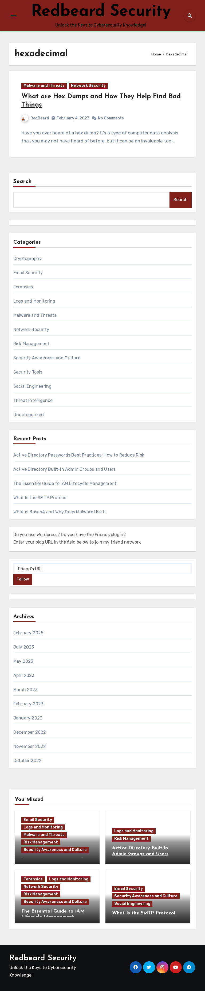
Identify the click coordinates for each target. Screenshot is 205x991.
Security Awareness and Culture (46, 357)
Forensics (23, 286)
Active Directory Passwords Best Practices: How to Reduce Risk (78, 455)
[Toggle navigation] (13, 15)
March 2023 (25, 689)
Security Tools (27, 372)
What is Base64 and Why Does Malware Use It (59, 511)
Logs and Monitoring (34, 301)
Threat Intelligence (33, 400)
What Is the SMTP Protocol (40, 497)
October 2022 (27, 760)
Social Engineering (32, 386)
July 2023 (23, 647)
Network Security (88, 85)
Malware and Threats (44, 85)
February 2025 (28, 632)
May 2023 (23, 661)
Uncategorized (28, 414)
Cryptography (27, 258)
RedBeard (39, 118)
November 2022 (29, 746)
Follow (23, 579)
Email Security (28, 272)
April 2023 (23, 675)
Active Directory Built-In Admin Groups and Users (64, 469)
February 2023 (28, 703)
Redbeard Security (101, 12)
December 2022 (29, 732)
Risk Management (31, 343)
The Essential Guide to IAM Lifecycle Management (64, 483)
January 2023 (27, 718)
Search (22, 181)
